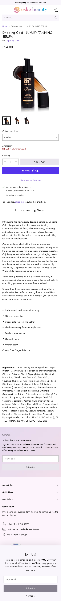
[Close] (55, 284)
